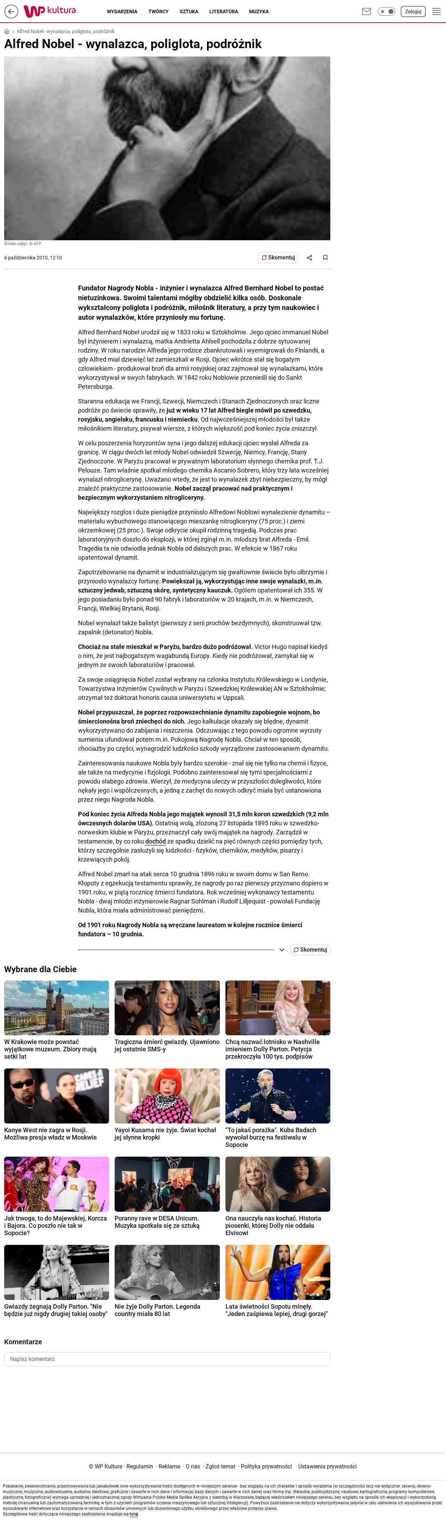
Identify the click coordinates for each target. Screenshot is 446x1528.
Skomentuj (281, 257)
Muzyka (259, 11)
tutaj (134, 1514)
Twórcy (158, 11)
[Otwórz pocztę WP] (366, 11)
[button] (386, 11)
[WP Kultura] (65, 11)
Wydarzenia (122, 11)
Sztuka (189, 11)
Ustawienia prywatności (326, 1466)
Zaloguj (413, 11)
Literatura (223, 11)
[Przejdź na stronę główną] (11, 16)
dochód (155, 841)
